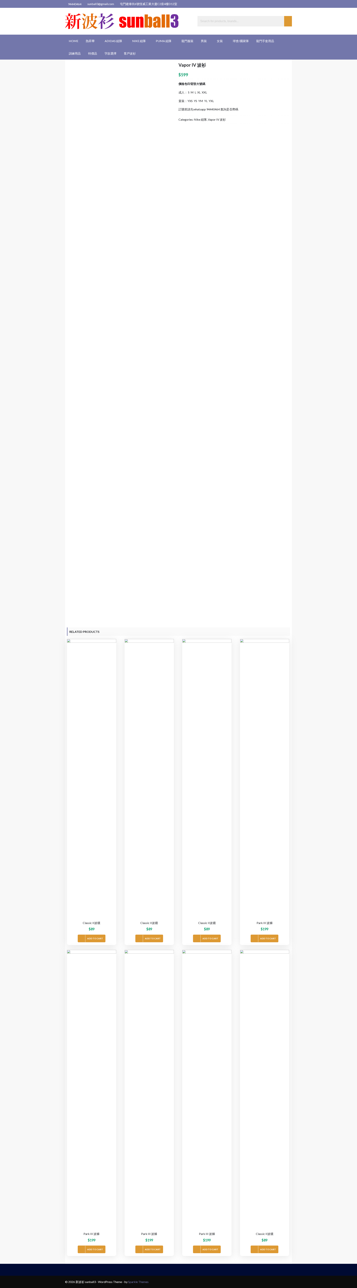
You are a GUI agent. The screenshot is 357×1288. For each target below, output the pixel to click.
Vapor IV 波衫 (217, 119)
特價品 (92, 53)
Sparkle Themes (138, 1282)
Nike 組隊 (139, 41)
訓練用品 (75, 53)
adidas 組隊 (113, 41)
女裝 (220, 41)
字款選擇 (110, 53)
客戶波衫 (130, 53)
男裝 (204, 41)
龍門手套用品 (265, 41)
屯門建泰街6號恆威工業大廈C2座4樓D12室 (148, 4)
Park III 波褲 (265, 923)
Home (73, 41)
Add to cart (95, 938)
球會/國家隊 (241, 41)
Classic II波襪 (91, 923)
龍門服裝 (187, 41)
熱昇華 (90, 41)
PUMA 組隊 (163, 41)
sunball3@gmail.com (100, 4)
